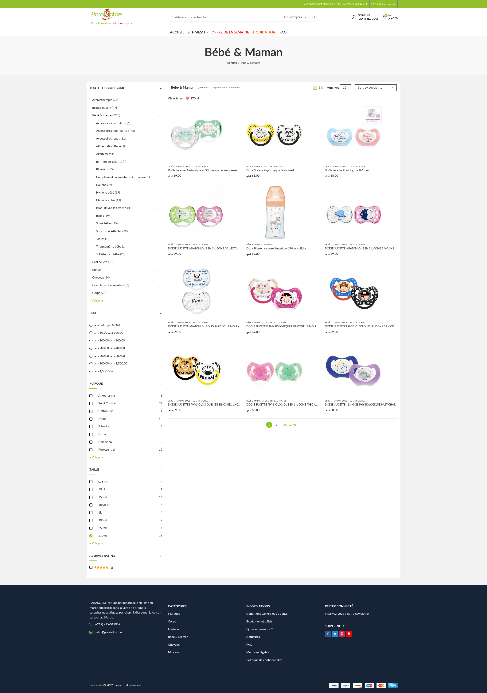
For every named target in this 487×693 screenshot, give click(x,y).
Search (313, 17)
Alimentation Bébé (108, 146)
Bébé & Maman (176, 166)
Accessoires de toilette (111, 123)
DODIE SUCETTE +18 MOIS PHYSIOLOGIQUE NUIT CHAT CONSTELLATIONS (372, 404)
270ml (194, 98)
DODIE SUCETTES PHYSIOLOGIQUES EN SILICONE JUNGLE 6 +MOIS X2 (212, 404)
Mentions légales (257, 652)
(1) (103, 567)
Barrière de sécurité (109, 161)
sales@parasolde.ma (108, 632)
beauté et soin (101, 107)
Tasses (100, 239)
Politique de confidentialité (264, 660)
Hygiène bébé (105, 192)
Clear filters (176, 98)
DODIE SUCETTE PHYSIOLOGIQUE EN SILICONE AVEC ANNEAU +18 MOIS (292, 404)
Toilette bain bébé (107, 254)
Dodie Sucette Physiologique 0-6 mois (347, 170)
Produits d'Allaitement (111, 208)
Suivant (290, 424)
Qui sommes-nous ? (259, 629)
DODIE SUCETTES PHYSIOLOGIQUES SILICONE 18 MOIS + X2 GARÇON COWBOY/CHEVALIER (382, 326)
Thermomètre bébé (108, 246)
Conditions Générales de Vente (266, 613)
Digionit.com (155, 685)
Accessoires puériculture (112, 130)
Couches (102, 185)
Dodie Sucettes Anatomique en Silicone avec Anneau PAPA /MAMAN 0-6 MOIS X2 (217, 170)
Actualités (253, 636)
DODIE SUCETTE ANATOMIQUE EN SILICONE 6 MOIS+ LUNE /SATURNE (369, 248)
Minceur (173, 652)
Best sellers (99, 262)
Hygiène (173, 629)
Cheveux (98, 277)
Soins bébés (104, 223)
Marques (174, 613)
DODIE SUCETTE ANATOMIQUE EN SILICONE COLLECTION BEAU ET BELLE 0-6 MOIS (220, 248)
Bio (94, 269)
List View (321, 88)
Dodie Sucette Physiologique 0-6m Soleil (270, 170)
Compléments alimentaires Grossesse (121, 177)
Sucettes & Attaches (196, 166)
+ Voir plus (96, 300)
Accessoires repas (108, 138)
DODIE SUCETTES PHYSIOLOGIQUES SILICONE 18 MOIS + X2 (284, 326)
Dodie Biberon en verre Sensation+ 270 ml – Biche (276, 248)
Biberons (268, 245)
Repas (100, 215)
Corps (96, 293)
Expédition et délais (259, 621)
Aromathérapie (102, 100)
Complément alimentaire (108, 285)
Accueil (232, 62)
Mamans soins (105, 200)
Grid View (315, 88)
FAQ (249, 644)
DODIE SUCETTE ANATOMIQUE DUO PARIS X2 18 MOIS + (203, 326)
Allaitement (103, 154)
